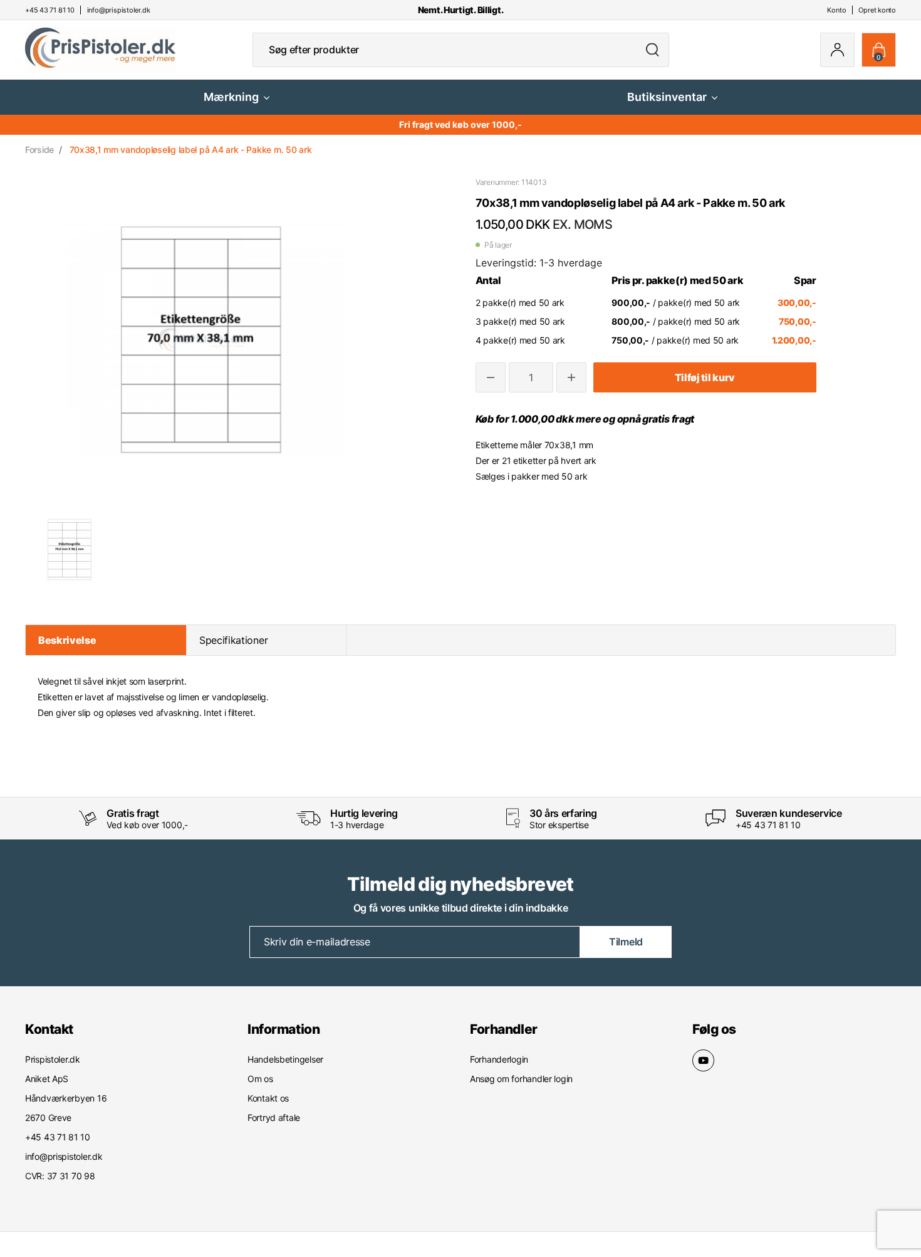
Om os (260, 1078)
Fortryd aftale (273, 1117)
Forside (39, 149)
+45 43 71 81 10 (768, 824)
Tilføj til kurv (705, 377)
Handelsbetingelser (285, 1059)
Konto (836, 10)
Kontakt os (268, 1098)
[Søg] (652, 50)
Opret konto (877, 10)
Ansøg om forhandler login (521, 1078)
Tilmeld (626, 941)
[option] (69, 549)
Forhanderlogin (499, 1059)
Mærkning (231, 96)
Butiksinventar (667, 96)
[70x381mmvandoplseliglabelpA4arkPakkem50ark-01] (69, 549)
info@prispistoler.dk (63, 1156)
